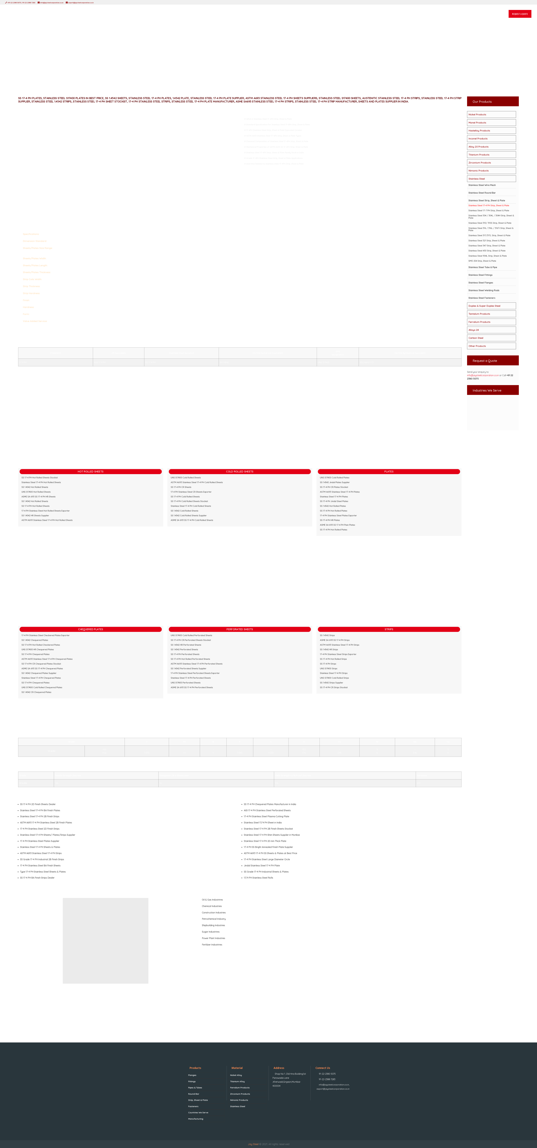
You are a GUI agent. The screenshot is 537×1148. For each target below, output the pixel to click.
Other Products (477, 345)
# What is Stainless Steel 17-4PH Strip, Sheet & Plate (268, 119)
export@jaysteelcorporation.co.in (333, 1089)
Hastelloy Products (479, 130)
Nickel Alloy (236, 1075)
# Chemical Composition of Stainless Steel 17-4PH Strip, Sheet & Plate (276, 141)
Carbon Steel (476, 337)
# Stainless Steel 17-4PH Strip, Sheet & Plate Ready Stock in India (274, 152)
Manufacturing (195, 1118)
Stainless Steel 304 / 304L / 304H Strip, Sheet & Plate (491, 216)
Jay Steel (253, 1144)
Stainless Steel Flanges (480, 282)
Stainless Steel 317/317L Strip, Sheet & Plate (489, 235)
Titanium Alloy (237, 1081)
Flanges (192, 1075)
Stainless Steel (477, 178)
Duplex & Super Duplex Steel (484, 305)
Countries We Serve (198, 1112)
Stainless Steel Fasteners (481, 297)
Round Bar (193, 1094)
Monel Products (477, 122)
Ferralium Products (479, 321)
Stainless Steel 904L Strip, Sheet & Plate (487, 255)
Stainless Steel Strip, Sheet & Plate (486, 200)
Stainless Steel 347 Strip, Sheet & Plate (486, 245)
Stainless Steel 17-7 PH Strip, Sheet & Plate (488, 210)
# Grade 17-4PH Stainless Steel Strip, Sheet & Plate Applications (273, 158)
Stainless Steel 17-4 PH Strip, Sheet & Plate (488, 205)
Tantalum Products (479, 313)
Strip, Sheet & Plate (198, 1100)
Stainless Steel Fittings (480, 275)
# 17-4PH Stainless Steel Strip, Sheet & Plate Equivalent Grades (273, 130)
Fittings (192, 1081)
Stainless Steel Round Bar (482, 192)
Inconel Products (478, 138)
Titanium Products (479, 154)
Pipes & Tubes (195, 1087)
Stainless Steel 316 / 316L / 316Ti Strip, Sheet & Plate (491, 229)
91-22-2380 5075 (327, 1073)
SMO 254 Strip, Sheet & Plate (482, 261)
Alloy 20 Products (478, 146)
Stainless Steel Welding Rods (483, 290)
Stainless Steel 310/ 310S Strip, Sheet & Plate (489, 223)
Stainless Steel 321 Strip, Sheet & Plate (486, 240)
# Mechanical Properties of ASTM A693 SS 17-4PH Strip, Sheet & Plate (276, 147)
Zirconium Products (480, 162)
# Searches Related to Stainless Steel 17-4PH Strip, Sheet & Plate (274, 164)
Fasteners (193, 1106)
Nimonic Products (479, 170)
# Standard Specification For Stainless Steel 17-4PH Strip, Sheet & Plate (277, 124)
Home (242, 67)
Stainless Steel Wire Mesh (482, 185)
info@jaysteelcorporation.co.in (483, 375)
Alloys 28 (474, 329)
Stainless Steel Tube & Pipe (482, 267)
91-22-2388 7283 (327, 1079)
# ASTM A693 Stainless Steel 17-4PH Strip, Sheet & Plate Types (272, 136)
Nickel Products (477, 114)
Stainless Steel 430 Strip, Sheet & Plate (487, 250)
